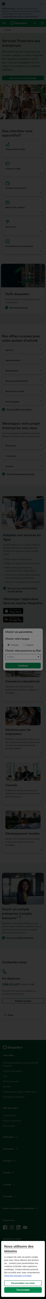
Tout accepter (23, 1290)
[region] (23, 1269)
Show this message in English (18, 1276)
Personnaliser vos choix (23, 1283)
